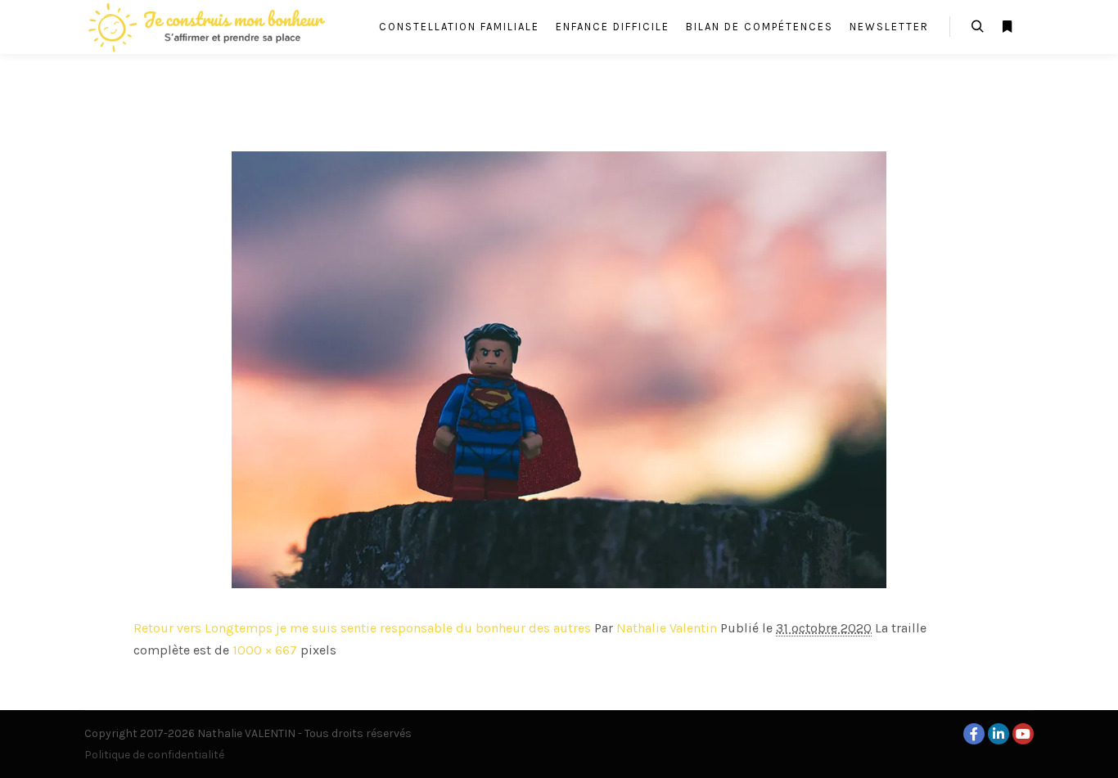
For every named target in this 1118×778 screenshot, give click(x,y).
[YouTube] (1023, 733)
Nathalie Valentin (666, 628)
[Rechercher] (977, 27)
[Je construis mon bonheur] (207, 27)
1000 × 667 (264, 650)
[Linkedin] (998, 733)
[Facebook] (974, 733)
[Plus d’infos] (1006, 27)
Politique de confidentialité (154, 755)
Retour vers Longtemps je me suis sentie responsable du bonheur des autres (362, 628)
